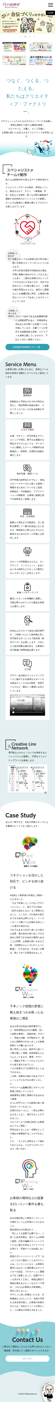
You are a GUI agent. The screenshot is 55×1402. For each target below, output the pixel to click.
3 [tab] (29, 36)
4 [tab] (34, 36)
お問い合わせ (27, 1358)
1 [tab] (20, 36)
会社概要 (50, 13)
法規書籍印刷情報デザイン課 (26, 347)
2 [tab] (25, 36)
